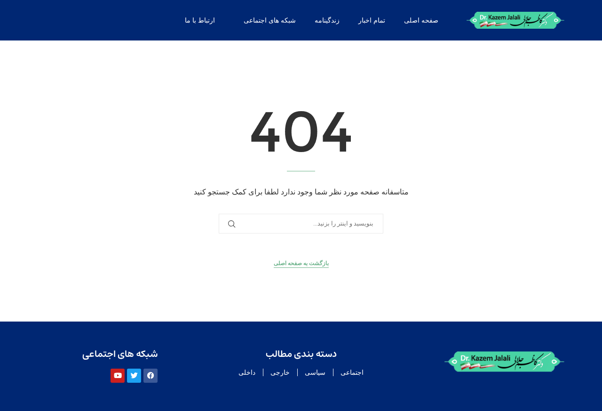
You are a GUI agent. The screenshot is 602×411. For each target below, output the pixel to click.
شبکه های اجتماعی (270, 20)
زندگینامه (327, 20)
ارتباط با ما (200, 20)
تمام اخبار (371, 20)
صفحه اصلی (421, 20)
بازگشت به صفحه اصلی (301, 263)
